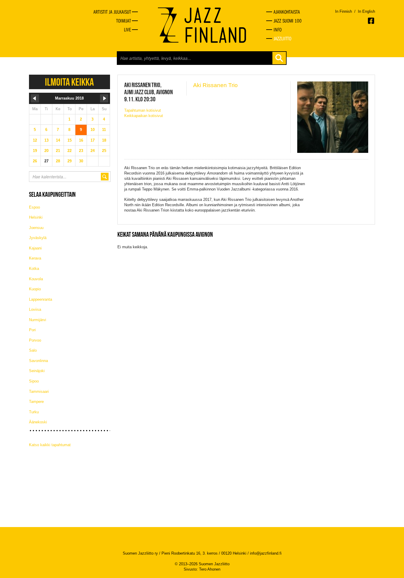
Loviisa (35, 309)
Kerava (35, 258)
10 (93, 129)
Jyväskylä (37, 238)
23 (81, 150)
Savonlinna (38, 360)
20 (46, 150)
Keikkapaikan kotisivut (143, 115)
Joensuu (36, 227)
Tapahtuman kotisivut (142, 110)
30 (81, 161)
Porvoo (35, 340)
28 (58, 161)
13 (46, 140)
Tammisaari (39, 391)
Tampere (36, 401)
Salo (33, 350)
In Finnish (343, 11)
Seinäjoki (37, 371)
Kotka (34, 268)
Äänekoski (38, 422)
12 (35, 140)
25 (104, 150)
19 (35, 150)
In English (366, 11)
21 (58, 150)
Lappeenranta (40, 299)
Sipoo (34, 381)
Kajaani (35, 248)
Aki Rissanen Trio (215, 85)
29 (69, 161)
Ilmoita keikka (69, 81)
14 (58, 140)
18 (104, 140)
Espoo (34, 207)
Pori (32, 330)
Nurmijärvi (37, 320)
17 (93, 140)
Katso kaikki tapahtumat (50, 445)
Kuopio (35, 289)
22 (69, 150)
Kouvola (36, 279)
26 (35, 161)
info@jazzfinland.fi (266, 553)
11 (104, 129)
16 (81, 140)
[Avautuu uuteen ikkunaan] (371, 20)
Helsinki (36, 217)
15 (69, 140)
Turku (34, 412)
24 (93, 150)
